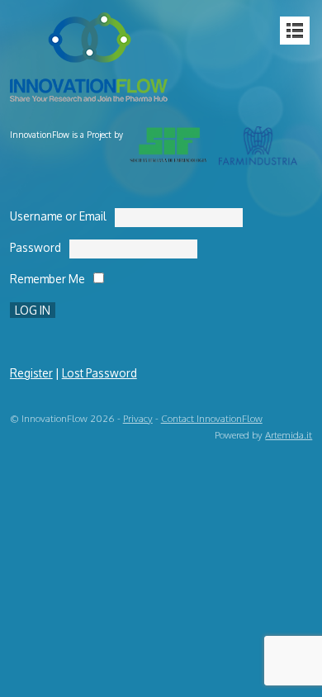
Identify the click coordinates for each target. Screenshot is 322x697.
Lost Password (99, 373)
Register (31, 373)
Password (35, 247)
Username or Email (58, 216)
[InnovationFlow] (92, 91)
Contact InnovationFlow (212, 418)
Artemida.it (288, 435)
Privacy (138, 418)
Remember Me (47, 279)
